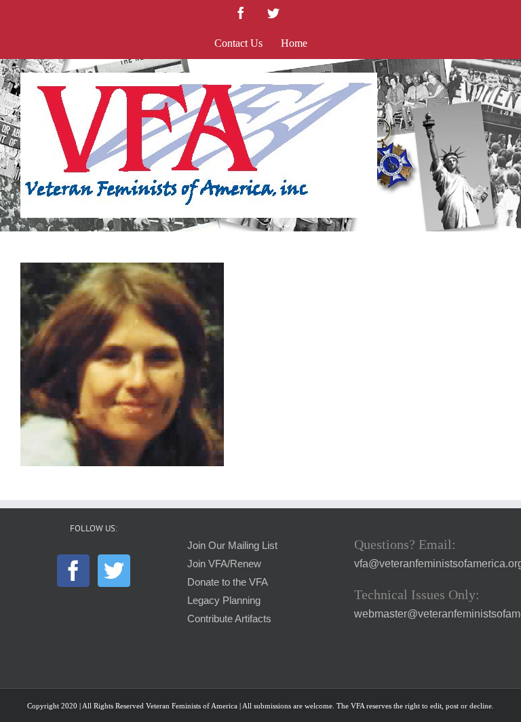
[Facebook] (73, 570)
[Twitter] (114, 570)
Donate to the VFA (227, 582)
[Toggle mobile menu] (493, 80)
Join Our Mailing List (232, 545)
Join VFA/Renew (224, 563)
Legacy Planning (223, 600)
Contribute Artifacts (229, 618)
